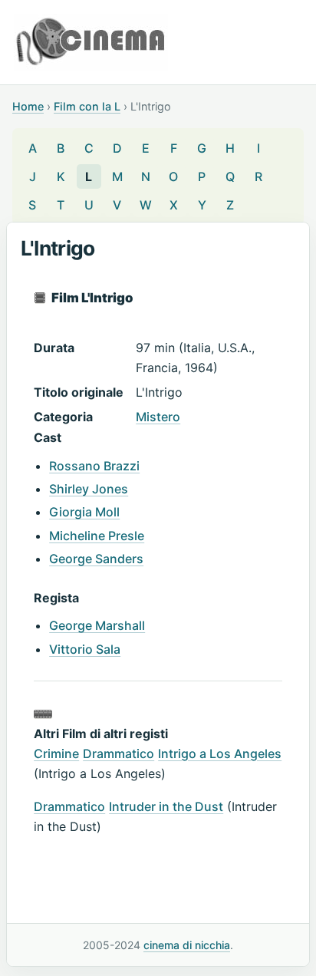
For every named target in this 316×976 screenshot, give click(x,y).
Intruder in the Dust (166, 806)
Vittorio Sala (84, 649)
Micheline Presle (96, 535)
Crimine (56, 753)
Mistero (158, 416)
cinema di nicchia (186, 944)
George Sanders (96, 558)
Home (28, 106)
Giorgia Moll (84, 511)
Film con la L (87, 106)
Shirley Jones (88, 488)
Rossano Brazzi (94, 465)
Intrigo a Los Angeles (219, 753)
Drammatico (118, 753)
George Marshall (97, 625)
